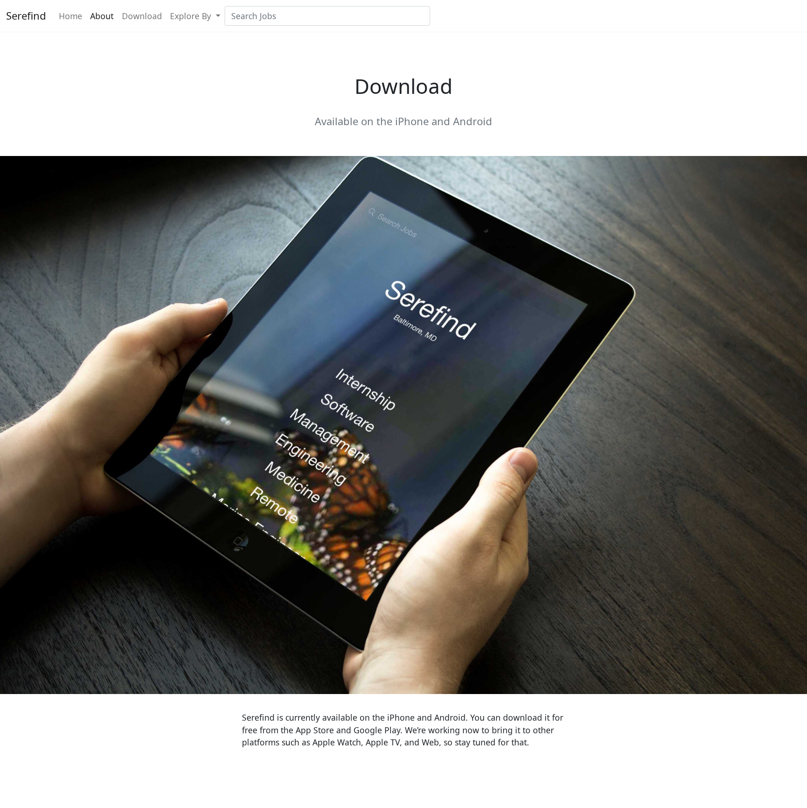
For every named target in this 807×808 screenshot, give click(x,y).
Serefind (26, 15)
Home (70, 15)
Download (142, 15)
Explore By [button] (191, 15)
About (101, 15)
